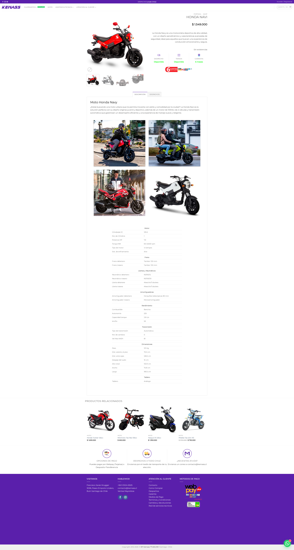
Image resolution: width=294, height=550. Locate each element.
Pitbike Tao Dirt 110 (186, 438)
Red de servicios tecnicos (160, 506)
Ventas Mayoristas (126, 491)
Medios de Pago (156, 497)
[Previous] (91, 44)
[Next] (139, 44)
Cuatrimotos (30, 7)
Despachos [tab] (155, 94)
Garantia (152, 494)
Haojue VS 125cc (154, 438)
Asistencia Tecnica (63, 7)
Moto (50, 7)
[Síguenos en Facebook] (3, 2)
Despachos (154, 491)
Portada (197, 14)
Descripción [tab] (140, 94)
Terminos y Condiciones (160, 500)
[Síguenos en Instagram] (5, 2)
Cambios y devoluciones (160, 503)
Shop (205, 14)
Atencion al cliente (85, 7)
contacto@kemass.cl (127, 488)
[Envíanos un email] (7, 2)
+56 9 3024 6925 (125, 485)
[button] (284, 1)
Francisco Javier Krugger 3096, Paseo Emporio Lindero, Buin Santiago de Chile (100, 488)
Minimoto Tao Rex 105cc (127, 438)
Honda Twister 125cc (95, 438)
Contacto (153, 485)
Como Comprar (156, 488)
